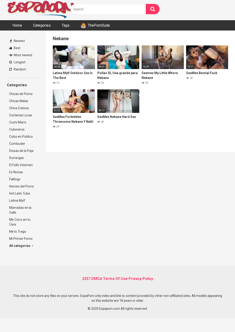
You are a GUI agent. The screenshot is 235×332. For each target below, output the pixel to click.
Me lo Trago (17, 231)
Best (16, 48)
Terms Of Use (115, 278)
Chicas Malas (18, 101)
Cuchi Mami (17, 122)
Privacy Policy (141, 278)
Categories (42, 25)
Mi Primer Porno (21, 238)
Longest (19, 62)
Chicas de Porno (21, 94)
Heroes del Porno (21, 186)
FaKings (14, 179)
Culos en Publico (21, 136)
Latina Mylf (17, 200)
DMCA (96, 278)
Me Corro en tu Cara (20, 222)
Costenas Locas (20, 115)
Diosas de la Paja (21, 151)
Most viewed (22, 55)
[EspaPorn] (41, 10)
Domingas (16, 158)
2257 (86, 278)
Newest (19, 41)
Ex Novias (16, 172)
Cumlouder (17, 143)
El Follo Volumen (21, 165)
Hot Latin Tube (19, 193)
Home (17, 25)
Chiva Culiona (19, 108)
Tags (66, 25)
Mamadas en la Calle (20, 210)
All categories (20, 246)
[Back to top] (219, 318)
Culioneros (17, 129)
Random (19, 69)
